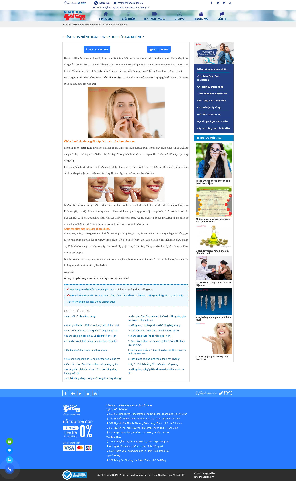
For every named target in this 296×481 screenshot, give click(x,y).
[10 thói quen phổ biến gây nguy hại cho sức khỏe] (214, 201)
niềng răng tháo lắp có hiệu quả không (151, 335)
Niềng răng (147, 289)
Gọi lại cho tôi (98, 49)
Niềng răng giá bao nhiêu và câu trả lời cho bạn (91, 335)
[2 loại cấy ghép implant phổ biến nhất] (214, 301)
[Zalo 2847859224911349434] (9, 459)
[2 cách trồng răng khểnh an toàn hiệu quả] (214, 268)
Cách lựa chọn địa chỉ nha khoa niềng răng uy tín (92, 364)
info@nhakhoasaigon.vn (130, 2)
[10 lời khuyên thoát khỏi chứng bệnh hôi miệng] (214, 160)
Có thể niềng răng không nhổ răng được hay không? (94, 378)
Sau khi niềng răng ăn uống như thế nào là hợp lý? (93, 358)
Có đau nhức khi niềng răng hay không (86, 349)
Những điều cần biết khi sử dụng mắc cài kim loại (92, 325)
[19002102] (9, 469)
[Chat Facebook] (9, 450)
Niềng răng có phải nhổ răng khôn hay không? (155, 358)
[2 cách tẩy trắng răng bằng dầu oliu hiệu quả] (214, 236)
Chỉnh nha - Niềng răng (127, 289)
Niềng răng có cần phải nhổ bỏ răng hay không (155, 325)
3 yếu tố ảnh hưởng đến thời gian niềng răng (154, 364)
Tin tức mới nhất (210, 137)
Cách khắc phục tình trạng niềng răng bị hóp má (91, 330)
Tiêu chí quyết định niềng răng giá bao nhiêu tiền (92, 340)
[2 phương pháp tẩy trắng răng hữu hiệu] (214, 338)
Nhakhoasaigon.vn (204, 476)
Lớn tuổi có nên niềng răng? (81, 316)
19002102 (104, 2)
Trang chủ (70, 24)
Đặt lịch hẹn (160, 49)
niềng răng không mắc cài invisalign (102, 77)
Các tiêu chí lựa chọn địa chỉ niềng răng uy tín (154, 330)
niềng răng (86, 147)
